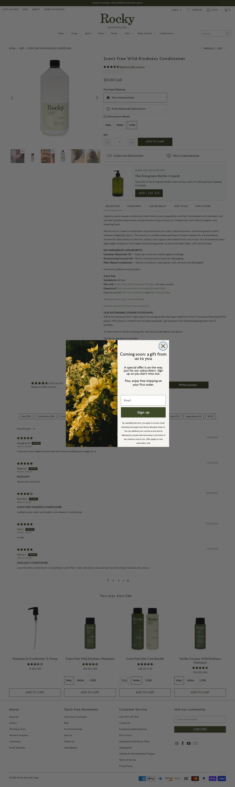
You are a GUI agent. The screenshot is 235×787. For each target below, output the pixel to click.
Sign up (143, 412)
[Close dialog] (163, 346)
